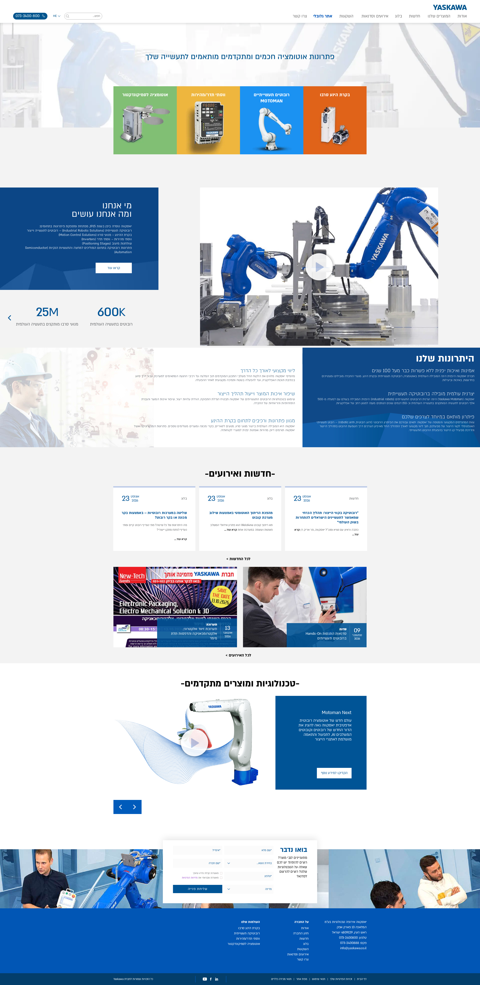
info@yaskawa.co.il (353, 948)
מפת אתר (301, 979)
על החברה (301, 922)
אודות (462, 16)
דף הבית (362, 979)
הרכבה (263, 160)
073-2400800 (348, 937)
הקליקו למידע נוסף (334, 773)
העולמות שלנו (250, 922)
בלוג (398, 16)
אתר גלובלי (322, 16)
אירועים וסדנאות (375, 16)
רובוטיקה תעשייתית (247, 933)
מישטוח (288, 160)
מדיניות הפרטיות (190, 877)
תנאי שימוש (318, 979)
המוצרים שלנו (439, 16)
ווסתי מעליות (222, 160)
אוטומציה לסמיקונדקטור (244, 943)
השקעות (346, 16)
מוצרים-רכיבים (144, 160)
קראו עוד (113, 268)
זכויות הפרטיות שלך (341, 979)
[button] (9, 318)
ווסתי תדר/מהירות (248, 938)
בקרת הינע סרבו (249, 928)
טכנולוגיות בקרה (346, 160)
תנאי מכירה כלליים (281, 979)
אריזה (275, 160)
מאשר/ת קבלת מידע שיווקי (206, 873)
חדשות (414, 16)
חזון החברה (301, 933)
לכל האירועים (240, 655)
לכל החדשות (240, 558)
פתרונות (161, 160)
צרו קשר (300, 16)
